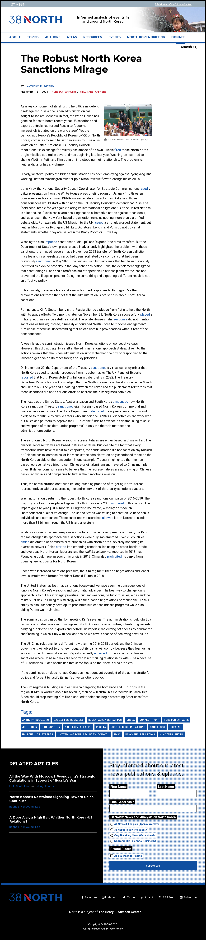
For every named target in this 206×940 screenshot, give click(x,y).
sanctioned (44, 261)
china (130, 720)
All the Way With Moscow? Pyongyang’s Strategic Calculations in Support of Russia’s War (52, 778)
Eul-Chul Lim (19, 786)
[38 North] (35, 897)
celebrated (96, 411)
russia (101, 727)
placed (145, 314)
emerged (100, 653)
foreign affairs (176, 720)
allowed (107, 518)
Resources (92, 37)
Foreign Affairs (64, 91)
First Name (118, 787)
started (61, 547)
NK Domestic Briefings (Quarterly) (135, 841)
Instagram (111, 897)
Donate (178, 37)
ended (25, 542)
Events (114, 37)
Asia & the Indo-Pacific (128, 855)
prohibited (114, 556)
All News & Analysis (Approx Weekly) (136, 824)
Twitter (131, 897)
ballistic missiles (69, 720)
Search (186, 47)
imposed (51, 242)
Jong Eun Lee (46, 786)
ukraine (175, 727)
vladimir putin (171, 734)
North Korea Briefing (146, 37)
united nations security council (83, 734)
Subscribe (190, 897)
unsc (117, 734)
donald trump (149, 720)
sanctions (157, 727)
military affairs (78, 727)
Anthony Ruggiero (40, 86)
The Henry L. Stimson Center (119, 912)
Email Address (122, 802)
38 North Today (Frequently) (131, 829)
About (16, 38)
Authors (52, 37)
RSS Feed (168, 897)
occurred (117, 503)
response (120, 319)
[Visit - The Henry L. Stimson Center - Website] (55, 4)
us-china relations (140, 734)
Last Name (166, 787)
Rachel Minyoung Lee (24, 806)
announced (120, 402)
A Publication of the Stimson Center (173, 4)
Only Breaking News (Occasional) (134, 835)
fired (117, 150)
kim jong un (51, 727)
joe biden (29, 727)
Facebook (90, 897)
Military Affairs (93, 91)
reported (27, 377)
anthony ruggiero (35, 720)
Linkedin (149, 897)
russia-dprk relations (128, 727)
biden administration (105, 720)
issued (98, 222)
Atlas (72, 37)
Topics (33, 37)
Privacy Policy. (114, 928)
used (144, 189)
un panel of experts (37, 734)
